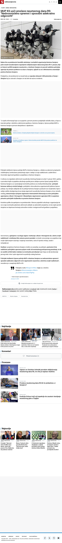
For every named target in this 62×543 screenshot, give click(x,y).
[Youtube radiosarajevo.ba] (58, 538)
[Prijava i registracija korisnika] (54, 2)
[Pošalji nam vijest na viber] (54, 538)
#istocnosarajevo (27, 270)
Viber (30, 291)
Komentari (6, 351)
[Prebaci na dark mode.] (50, 2)
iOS (38, 289)
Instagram (13, 291)
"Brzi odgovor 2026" (46, 341)
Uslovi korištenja (33, 536)
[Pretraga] (52, 2)
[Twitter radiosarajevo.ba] (49, 538)
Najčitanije (6, 326)
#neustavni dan (24, 296)
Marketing (3, 536)
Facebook (5, 291)
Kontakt (17, 536)
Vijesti (3, 7)
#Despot (28, 268)
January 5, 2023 (15, 279)
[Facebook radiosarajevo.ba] (44, 538)
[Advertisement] (31, 99)
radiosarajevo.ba (15, 538)
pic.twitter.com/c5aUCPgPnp (25, 273)
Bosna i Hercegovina (11, 7)
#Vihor (34, 268)
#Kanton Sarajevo (14, 296)
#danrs (35, 270)
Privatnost (24, 536)
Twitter (54, 289)
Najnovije (6, 428)
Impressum (10, 536)
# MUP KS (4, 296)
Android (33, 289)
